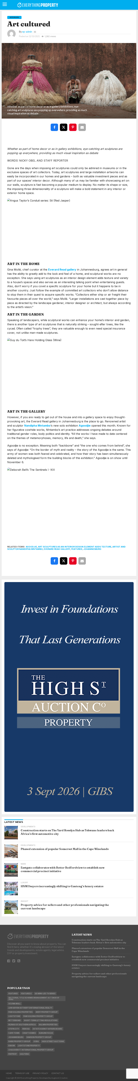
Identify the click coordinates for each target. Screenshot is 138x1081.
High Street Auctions (53, 1041)
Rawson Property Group (39, 1037)
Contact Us (57, 1073)
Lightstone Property (29, 1046)
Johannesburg (92, 549)
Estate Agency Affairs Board (47, 1029)
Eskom (11, 1046)
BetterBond (14, 1020)
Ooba (36, 1041)
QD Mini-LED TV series (45, 993)
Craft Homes (29, 1033)
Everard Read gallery (62, 269)
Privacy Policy (40, 1073)
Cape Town (13, 1033)
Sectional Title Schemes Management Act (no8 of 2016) (33, 998)
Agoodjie (85, 425)
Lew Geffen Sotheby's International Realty (30, 1008)
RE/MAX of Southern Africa (22, 1025)
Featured (76, 549)
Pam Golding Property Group (38, 1016)
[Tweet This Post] (64, 124)
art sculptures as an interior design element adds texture (74, 546)
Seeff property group (47, 1012)
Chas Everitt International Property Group (30, 1050)
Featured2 (26, 993)
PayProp (12, 1054)
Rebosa (26, 1029)
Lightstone (14, 1016)
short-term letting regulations (40, 1020)
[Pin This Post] (73, 124)
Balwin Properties (48, 1025)
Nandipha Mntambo (37, 425)
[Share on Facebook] (55, 124)
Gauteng (24, 1054)
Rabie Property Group (19, 1041)
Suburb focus (46, 1033)
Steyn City (13, 1029)
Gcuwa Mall (14, 1004)
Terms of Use (22, 1073)
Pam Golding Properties (20, 1012)
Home (9, 1073)
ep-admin (27, 31)
